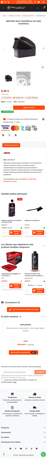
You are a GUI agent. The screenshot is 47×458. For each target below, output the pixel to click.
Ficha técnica (6, 98)
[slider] (19, 344)
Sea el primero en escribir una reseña (23, 309)
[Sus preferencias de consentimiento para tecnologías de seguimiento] (4, 454)
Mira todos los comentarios (23, 352)
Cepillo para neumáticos (32, 220)
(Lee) (15, 382)
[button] (32, 8)
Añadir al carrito (29, 107)
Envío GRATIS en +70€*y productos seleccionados (24, 2)
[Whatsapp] (5, 2)
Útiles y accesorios (28, 15)
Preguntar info (18, 98)
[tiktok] (43, 2)
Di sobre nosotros (11, 316)
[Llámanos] (9, 2)
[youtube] (39, 2)
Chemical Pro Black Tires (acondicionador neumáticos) (34, 274)
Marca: (3, 102)
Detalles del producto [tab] (11, 145)
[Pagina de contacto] (2, 2)
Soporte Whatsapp (32, 97)
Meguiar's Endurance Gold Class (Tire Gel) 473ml (12, 221)
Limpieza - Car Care (14, 15)
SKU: (15, 102)
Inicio (4, 15)
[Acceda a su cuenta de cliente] (38, 8)
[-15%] (12, 208)
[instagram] (35, 2)
